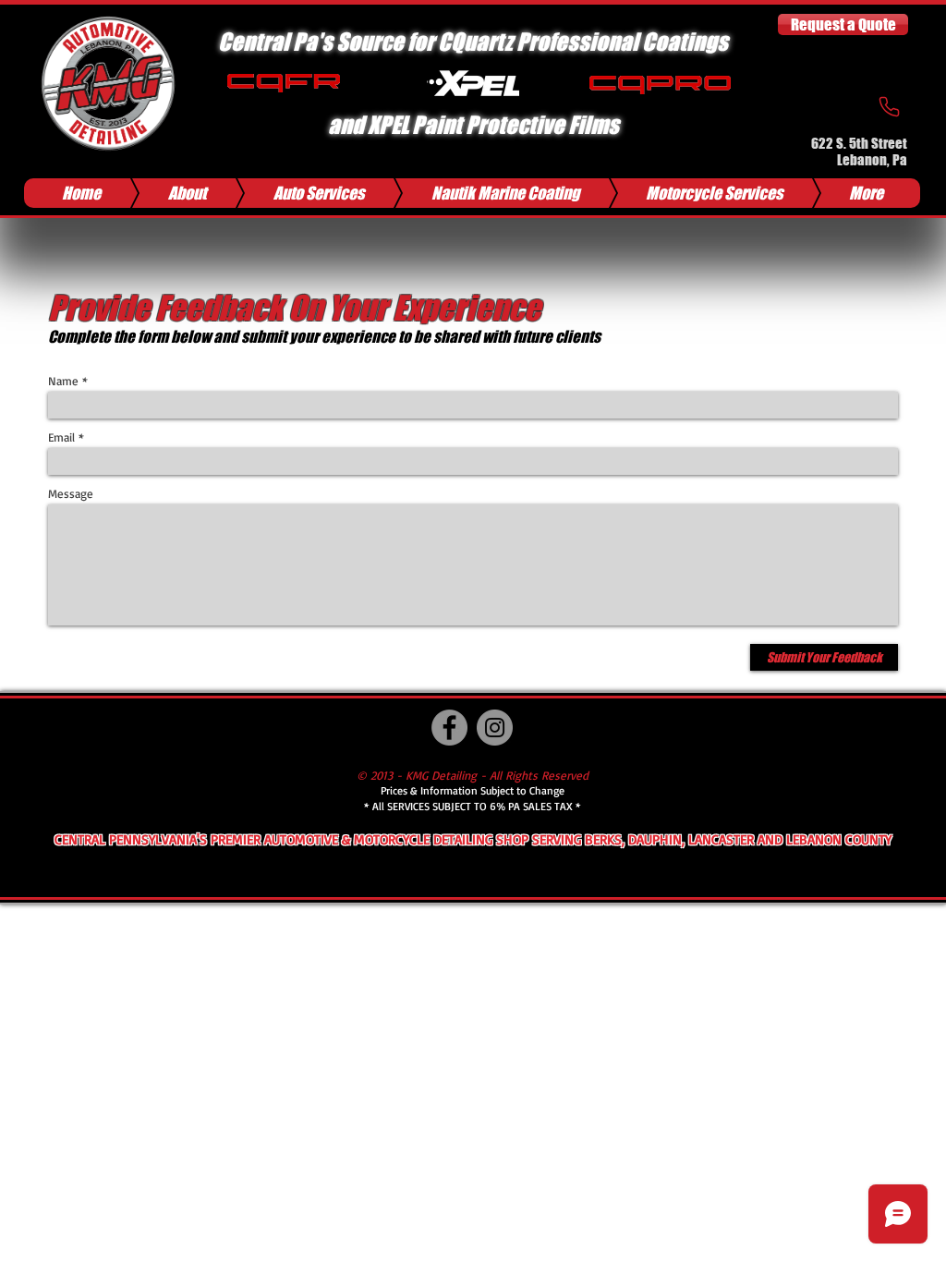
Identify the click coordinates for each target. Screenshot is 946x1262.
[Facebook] (449, 728)
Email (61, 437)
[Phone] (888, 106)
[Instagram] (495, 728)
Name (63, 381)
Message (70, 494)
